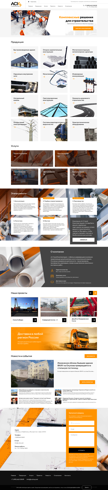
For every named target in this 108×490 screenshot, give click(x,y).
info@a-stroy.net (19, 443)
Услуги (46, 6)
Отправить (81, 450)
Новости (60, 6)
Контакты (68, 475)
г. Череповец (33, 1)
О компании (68, 6)
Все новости (91, 356)
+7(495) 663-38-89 (20, 437)
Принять (87, 487)
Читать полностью (87, 382)
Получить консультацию (83, 28)
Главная (30, 6)
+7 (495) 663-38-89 (91, 5)
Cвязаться (83, 240)
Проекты (52, 6)
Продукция (38, 6)
